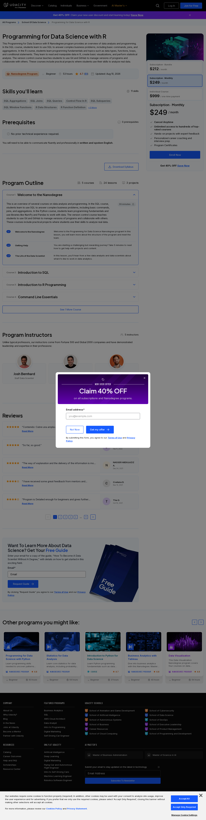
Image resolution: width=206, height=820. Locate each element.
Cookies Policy (54, 808)
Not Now (75, 429)
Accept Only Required (184, 807)
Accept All (184, 798)
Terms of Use (115, 437)
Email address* (75, 409)
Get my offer (97, 429)
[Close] (200, 795)
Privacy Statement (77, 808)
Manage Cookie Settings (184, 815)
